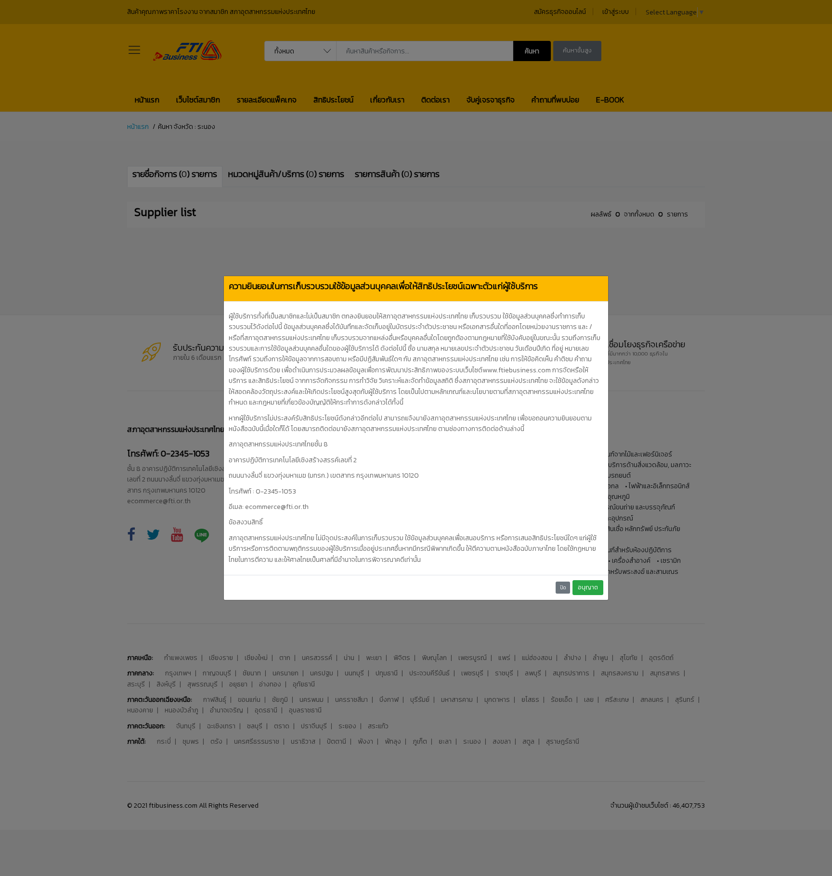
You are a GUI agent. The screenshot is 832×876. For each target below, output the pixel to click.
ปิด (563, 587)
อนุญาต (588, 587)
